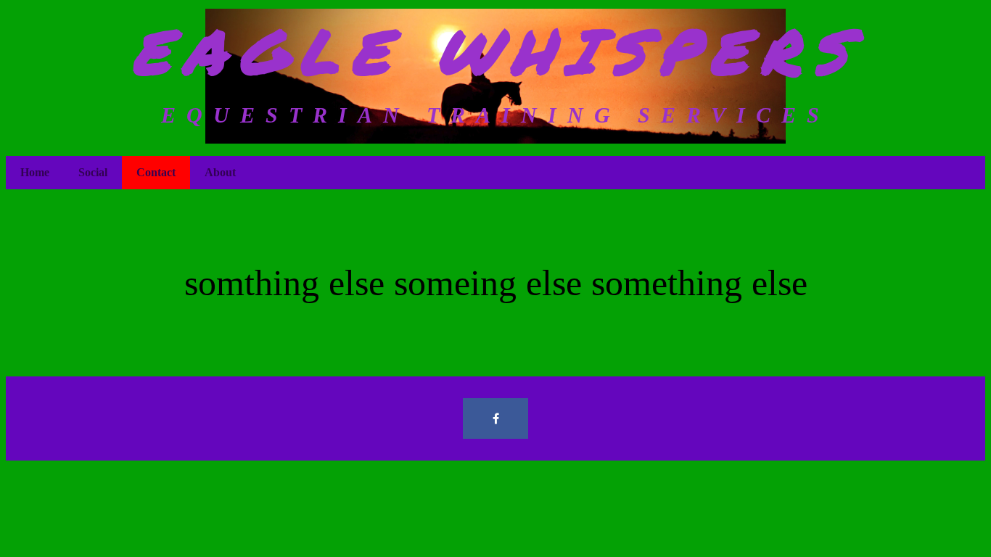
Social (92, 172)
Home (34, 172)
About (220, 172)
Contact (156, 172)
